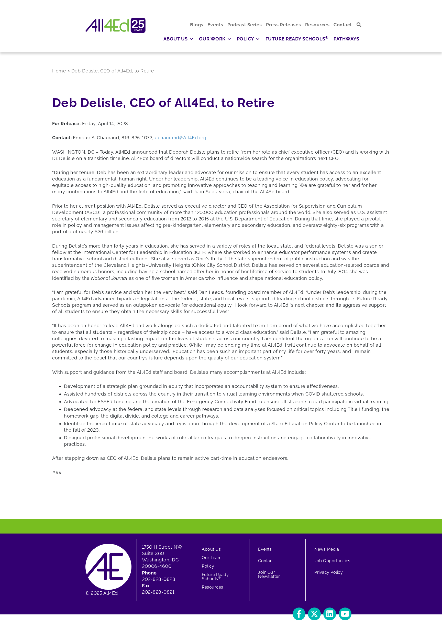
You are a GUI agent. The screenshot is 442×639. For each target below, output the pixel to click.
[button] (359, 24)
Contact (266, 560)
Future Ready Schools (215, 576)
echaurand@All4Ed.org (180, 137)
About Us (211, 549)
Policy (208, 566)
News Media (326, 549)
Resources (212, 587)
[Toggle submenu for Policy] (258, 39)
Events (265, 549)
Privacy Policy (328, 572)
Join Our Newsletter (269, 574)
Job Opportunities (332, 560)
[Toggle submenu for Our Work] (229, 39)
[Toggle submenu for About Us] (191, 39)
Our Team (212, 557)
